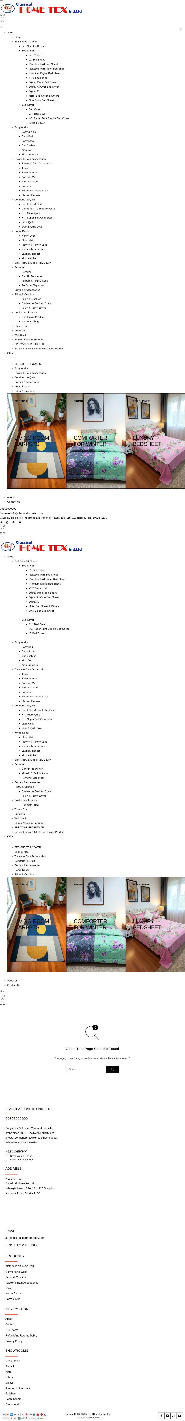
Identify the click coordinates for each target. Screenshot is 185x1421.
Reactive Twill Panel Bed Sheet (47, 68)
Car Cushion (29, 145)
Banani (9, 1366)
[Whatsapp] (13, 522)
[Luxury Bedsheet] (155, 441)
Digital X (34, 91)
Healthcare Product (25, 312)
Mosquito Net (29, 258)
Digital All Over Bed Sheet (44, 86)
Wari (8, 1371)
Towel (25, 167)
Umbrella (19, 330)
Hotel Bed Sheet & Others (44, 95)
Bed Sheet (28, 50)
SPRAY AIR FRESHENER (29, 344)
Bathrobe (27, 186)
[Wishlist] (2, 533)
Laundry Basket (31, 253)
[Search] (2, 15)
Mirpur (9, 1382)
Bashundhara (13, 1398)
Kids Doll (27, 149)
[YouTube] (20, 522)
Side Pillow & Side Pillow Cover (32, 262)
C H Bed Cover (37, 113)
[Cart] (2, 22)
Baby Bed (27, 136)
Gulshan (10, 1393)
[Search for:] (86, 1069)
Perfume (19, 267)
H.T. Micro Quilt (31, 213)
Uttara (9, 1377)
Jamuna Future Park (17, 1388)
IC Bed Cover (37, 122)
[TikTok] (174, 1416)
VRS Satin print (38, 77)
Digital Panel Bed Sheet (43, 82)
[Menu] (1, 1)
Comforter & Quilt (24, 199)
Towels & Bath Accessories (30, 158)
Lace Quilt (28, 222)
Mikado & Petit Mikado (35, 280)
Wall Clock (20, 335)
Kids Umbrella (30, 154)
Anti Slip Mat (29, 177)
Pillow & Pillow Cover (34, 307)
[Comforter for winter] (96, 441)
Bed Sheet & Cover (25, 41)
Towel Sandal (29, 172)
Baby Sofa (28, 140)
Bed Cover (28, 104)
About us (12, 497)
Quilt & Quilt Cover (33, 226)
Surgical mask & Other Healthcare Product (39, 348)
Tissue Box (20, 326)
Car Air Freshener (32, 276)
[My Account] (2, 18)
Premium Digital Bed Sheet (45, 73)
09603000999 (8, 508)
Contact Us (13, 501)
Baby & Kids (21, 127)
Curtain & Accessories (27, 289)
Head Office (12, 1360)
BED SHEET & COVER (27, 363)
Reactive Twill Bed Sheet (43, 64)
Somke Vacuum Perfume (29, 339)
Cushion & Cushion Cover (37, 303)
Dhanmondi (12, 1404)
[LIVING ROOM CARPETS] (36, 441)
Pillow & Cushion (24, 294)
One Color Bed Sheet (41, 100)
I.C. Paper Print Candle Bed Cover (49, 118)
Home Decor (21, 231)
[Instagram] (7, 522)
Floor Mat (27, 240)
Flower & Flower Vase (34, 244)
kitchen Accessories (33, 249)
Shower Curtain (31, 195)
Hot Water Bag (30, 321)
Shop (10, 32)
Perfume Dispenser (33, 285)
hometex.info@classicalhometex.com (22, 513)
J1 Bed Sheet (37, 59)
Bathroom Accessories (35, 190)
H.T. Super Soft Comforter (37, 217)
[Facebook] (1, 522)
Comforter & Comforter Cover (39, 208)
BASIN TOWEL (30, 181)
